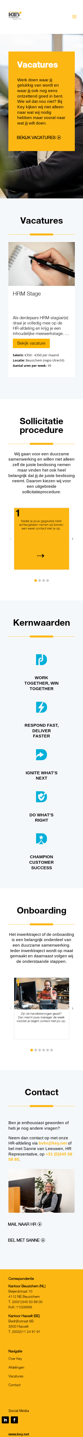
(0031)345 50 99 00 (27, 1302)
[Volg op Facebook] (14, 1419)
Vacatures (15, 1376)
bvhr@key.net (53, 1143)
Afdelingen (16, 1367)
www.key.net (18, 1434)
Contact (14, 1385)
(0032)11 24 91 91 (26, 1332)
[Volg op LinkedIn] (5, 1419)
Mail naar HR (22, 1224)
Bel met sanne (24, 1240)
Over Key (15, 1358)
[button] (35, 580)
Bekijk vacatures (36, 137)
